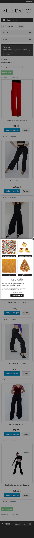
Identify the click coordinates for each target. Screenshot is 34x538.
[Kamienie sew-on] (24, 247)
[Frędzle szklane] (24, 266)
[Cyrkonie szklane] (9, 247)
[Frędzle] (9, 266)
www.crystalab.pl (17, 295)
